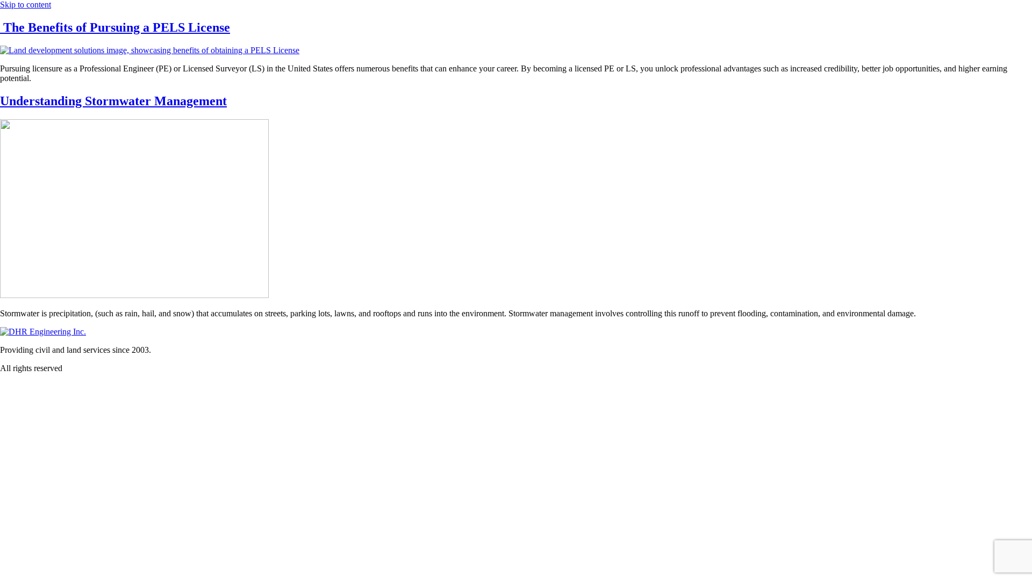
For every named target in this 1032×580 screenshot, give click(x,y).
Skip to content (25, 4)
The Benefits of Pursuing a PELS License (115, 27)
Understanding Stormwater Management (113, 101)
